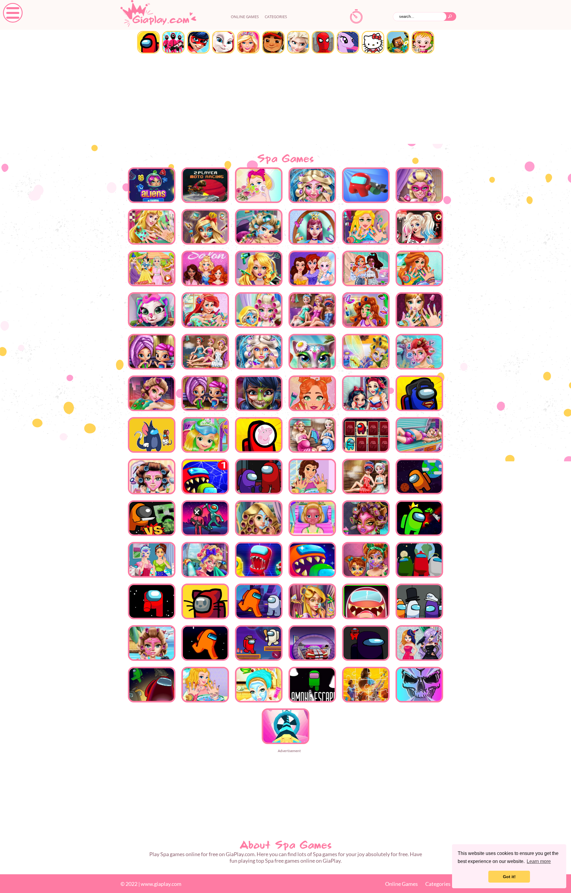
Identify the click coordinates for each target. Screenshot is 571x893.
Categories (276, 16)
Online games (245, 16)
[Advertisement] (285, 99)
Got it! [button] (509, 876)
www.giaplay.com (161, 884)
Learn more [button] (539, 861)
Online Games (401, 884)
